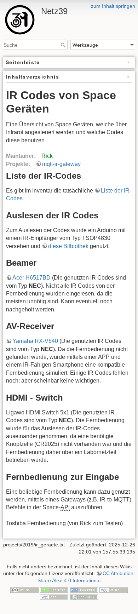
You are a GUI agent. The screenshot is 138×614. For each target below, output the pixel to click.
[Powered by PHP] (84, 589)
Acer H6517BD (31, 278)
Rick (47, 156)
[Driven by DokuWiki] (84, 596)
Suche (64, 44)
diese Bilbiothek (68, 246)
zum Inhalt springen (113, 6)
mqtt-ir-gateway (61, 164)
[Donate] (54, 589)
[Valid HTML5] (113, 589)
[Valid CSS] (54, 596)
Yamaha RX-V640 (35, 341)
